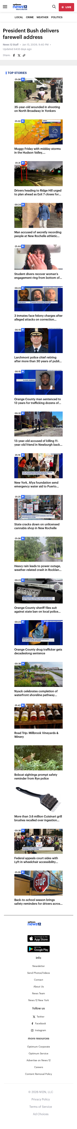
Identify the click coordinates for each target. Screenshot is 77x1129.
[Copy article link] (24, 55)
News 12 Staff (10, 45)
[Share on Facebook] (14, 55)
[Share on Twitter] (19, 55)
